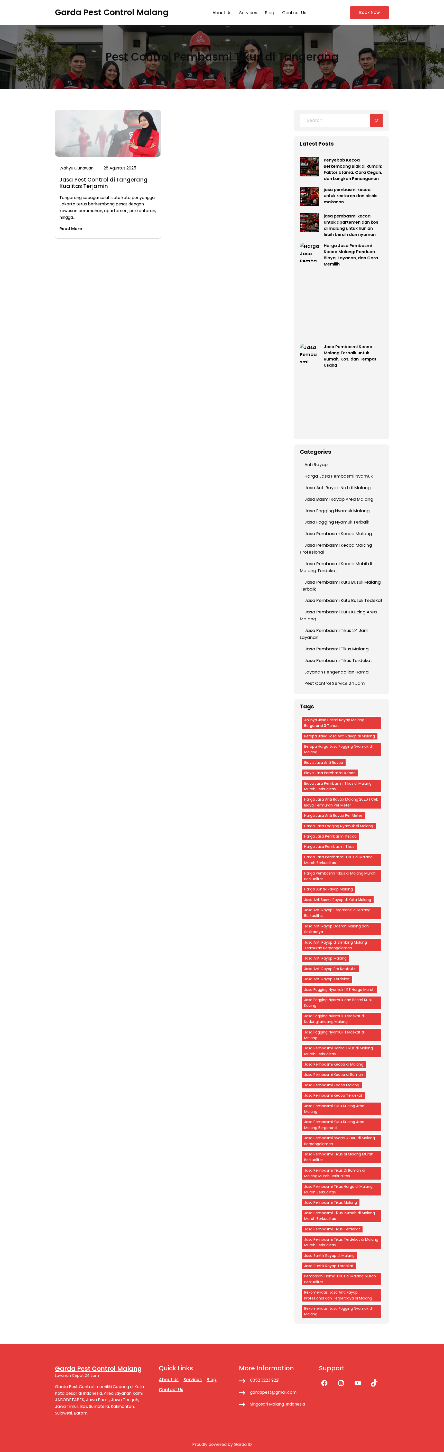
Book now (369, 12)
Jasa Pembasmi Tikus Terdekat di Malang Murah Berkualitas (341, 1242)
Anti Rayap (316, 464)
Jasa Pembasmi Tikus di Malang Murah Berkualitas (338, 1157)
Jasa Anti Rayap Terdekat (327, 979)
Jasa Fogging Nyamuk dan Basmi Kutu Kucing (338, 1002)
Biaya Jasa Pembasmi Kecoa (330, 772)
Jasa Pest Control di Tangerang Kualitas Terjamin (103, 183)
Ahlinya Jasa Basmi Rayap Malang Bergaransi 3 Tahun (334, 722)
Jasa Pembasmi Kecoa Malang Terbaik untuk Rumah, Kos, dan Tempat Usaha (350, 356)
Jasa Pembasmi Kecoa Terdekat (333, 1095)
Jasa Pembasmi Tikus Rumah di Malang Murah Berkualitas (339, 1215)
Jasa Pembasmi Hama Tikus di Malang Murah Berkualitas (338, 1051)
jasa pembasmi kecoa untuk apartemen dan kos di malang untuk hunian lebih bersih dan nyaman (351, 225)
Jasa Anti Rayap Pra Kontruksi (330, 968)
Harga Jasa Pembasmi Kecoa (330, 836)
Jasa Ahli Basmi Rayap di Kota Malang (337, 899)
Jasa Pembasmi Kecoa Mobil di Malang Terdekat (336, 567)
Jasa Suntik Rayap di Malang (329, 1255)
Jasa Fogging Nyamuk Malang (337, 511)
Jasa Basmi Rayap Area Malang (338, 499)
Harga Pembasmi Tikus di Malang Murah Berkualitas (340, 876)
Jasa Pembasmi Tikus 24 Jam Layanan (334, 633)
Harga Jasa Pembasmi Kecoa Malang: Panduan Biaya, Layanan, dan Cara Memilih (351, 255)
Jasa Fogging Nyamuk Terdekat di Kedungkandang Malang (334, 1018)
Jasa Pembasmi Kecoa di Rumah (333, 1074)
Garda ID (243, 1444)
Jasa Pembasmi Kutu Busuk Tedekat (343, 600)
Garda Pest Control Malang (112, 12)
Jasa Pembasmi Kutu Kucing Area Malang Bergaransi (334, 1124)
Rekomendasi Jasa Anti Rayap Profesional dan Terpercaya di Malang (338, 1295)
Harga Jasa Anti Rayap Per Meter (333, 815)
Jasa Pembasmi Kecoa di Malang (333, 1064)
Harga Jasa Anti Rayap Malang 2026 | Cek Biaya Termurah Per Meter (341, 802)
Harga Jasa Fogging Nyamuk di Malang (338, 826)
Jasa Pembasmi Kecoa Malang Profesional (336, 548)
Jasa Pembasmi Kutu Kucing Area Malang (338, 615)
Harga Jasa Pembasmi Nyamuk (338, 476)
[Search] (376, 120)
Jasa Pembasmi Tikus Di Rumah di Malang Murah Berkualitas (334, 1173)
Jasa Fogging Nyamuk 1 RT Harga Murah (339, 989)
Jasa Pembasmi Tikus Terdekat (338, 660)
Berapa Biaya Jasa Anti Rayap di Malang (339, 736)
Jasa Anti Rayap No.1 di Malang (337, 488)
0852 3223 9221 (265, 1380)
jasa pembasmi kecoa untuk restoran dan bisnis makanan (350, 196)
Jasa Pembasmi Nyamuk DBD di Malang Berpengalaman (339, 1140)
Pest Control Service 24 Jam (334, 683)
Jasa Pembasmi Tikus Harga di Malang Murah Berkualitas (338, 1189)
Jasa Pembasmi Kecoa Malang (338, 533)
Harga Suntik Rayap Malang (328, 889)
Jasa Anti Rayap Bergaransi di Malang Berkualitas (337, 912)
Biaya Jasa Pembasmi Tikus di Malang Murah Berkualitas (338, 786)
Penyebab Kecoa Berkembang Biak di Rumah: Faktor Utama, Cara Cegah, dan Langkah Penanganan (353, 169)
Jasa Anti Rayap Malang (325, 958)
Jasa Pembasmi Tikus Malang (336, 649)
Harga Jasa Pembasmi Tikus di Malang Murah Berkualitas (338, 860)
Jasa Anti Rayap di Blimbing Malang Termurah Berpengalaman (335, 945)
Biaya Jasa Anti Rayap (323, 762)
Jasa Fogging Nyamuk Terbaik (336, 522)
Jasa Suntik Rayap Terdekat (329, 1265)
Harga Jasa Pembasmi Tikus (329, 846)
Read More (70, 229)
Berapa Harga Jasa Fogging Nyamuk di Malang (338, 749)
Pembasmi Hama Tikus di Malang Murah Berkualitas (340, 1279)
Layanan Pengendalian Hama (336, 672)
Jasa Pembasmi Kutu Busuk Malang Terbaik (340, 585)
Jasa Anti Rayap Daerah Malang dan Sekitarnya (336, 929)
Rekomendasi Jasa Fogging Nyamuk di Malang (338, 1311)
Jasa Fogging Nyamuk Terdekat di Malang (334, 1035)
